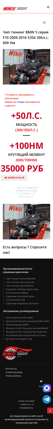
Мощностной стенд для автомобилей (27, 328)
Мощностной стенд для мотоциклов (26, 331)
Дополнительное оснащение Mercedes (27, 321)
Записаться (15, 177)
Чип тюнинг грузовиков (19, 285)
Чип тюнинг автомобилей (20, 278)
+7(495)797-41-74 (26, 404)
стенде (20, 102)
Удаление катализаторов (20, 296)
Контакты (11, 368)
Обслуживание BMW (17, 324)
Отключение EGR (15, 299)
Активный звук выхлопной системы (26, 335)
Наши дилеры (13, 375)
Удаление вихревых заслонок (22, 303)
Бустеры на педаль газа (19, 338)
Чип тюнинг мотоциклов (20, 282)
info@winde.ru (26, 408)
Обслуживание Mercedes (19, 317)
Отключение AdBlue (17, 292)
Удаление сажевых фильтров (22, 289)
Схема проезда (14, 372)
